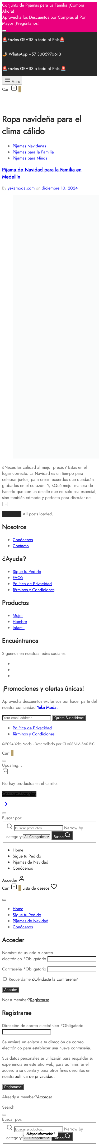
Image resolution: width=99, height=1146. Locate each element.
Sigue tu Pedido (27, 572)
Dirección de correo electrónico (42, 1026)
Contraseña (24, 969)
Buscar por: (12, 818)
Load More (11, 514)
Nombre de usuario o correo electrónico (27, 956)
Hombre (20, 622)
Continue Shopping (19, 794)
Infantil (19, 628)
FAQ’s (18, 578)
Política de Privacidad (32, 584)
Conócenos (23, 540)
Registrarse (39, 1000)
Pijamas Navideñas (29, 146)
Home (18, 850)
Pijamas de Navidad (30, 862)
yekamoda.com (21, 188)
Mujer (18, 615)
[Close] (4, 31)
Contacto (21, 546)
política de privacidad (34, 1076)
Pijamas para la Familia (33, 152)
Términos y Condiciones (33, 590)
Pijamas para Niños (30, 158)
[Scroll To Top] (5, 806)
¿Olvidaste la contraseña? (55, 979)
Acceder (10, 990)
